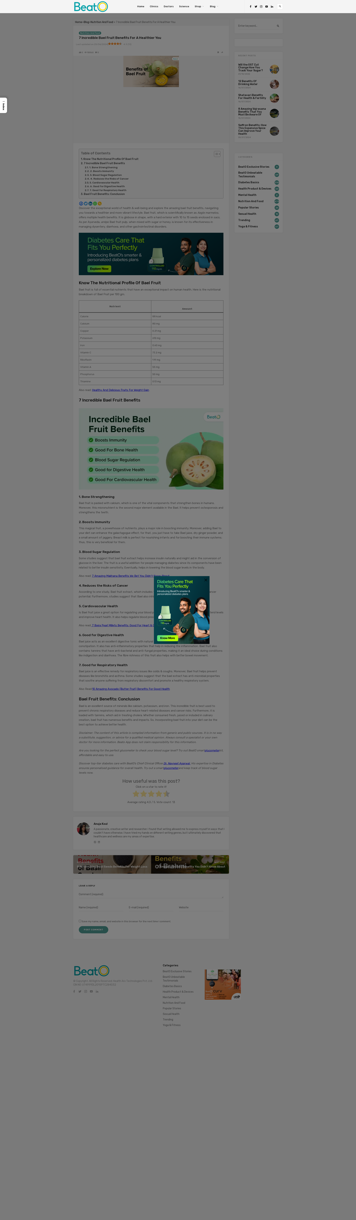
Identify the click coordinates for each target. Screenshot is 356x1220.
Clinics (154, 6)
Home (140, 6)
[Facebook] (250, 7)
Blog (212, 6)
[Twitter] (255, 7)
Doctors (169, 6)
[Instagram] (261, 7)
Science (184, 6)
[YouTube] (266, 7)
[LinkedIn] (272, 7)
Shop (198, 6)
